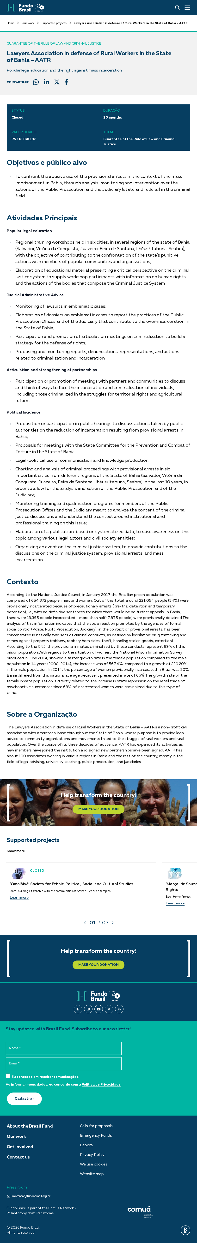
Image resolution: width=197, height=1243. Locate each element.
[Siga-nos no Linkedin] (119, 1009)
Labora (86, 1145)
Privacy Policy (92, 1155)
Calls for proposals (96, 1126)
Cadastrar (24, 1099)
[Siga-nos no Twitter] (109, 1009)
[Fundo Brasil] (25, 8)
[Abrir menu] (187, 8)
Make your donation (98, 809)
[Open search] (177, 7)
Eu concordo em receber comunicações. (45, 1077)
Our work (28, 23)
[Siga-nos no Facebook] (78, 1009)
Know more (16, 851)
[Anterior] (85, 922)
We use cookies (93, 1164)
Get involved (20, 1147)
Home (10, 23)
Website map (92, 1174)
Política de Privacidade (101, 1084)
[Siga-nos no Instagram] (88, 1009)
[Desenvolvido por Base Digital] (185, 1230)
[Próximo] (112, 922)
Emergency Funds (96, 1136)
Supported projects (54, 23)
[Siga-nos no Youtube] (98, 1009)
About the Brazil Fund (30, 1126)
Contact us (18, 1157)
